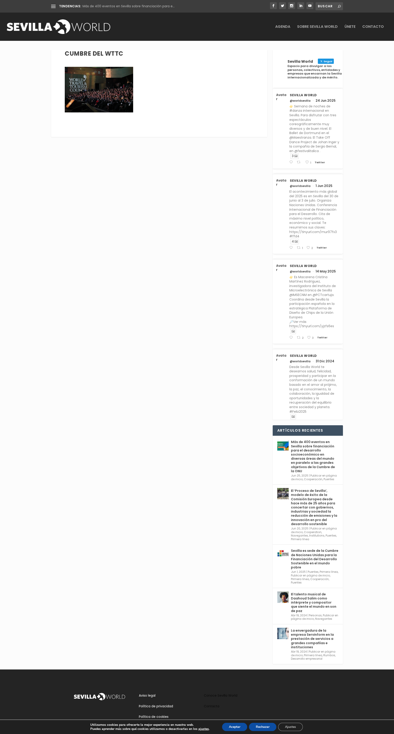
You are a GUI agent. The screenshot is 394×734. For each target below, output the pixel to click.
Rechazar (263, 727)
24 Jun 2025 (326, 100)
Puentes (329, 479)
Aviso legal (147, 695)
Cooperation (312, 532)
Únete (350, 27)
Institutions (316, 535)
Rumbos (329, 655)
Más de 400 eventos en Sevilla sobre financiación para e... (129, 6)
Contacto (373, 27)
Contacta (211, 706)
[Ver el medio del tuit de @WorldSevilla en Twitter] (293, 331)
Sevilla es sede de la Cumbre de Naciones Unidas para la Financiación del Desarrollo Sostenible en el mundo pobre (314, 559)
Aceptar (234, 727)
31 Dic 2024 (325, 361)
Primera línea (300, 539)
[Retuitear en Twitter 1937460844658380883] (300, 162)
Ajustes (290, 727)
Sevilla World (303, 95)
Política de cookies (153, 716)
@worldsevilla (300, 101)
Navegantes (299, 535)
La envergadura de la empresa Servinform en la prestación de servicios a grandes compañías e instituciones (312, 638)
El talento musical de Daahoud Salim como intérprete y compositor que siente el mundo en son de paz (313, 602)
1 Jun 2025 (324, 186)
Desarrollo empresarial (306, 659)
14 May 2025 (326, 271)
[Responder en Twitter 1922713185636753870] (292, 337)
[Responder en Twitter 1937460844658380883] (292, 162)
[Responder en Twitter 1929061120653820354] (292, 247)
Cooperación (313, 479)
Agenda (282, 27)
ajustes (203, 729)
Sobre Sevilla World (317, 27)
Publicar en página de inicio (310, 575)
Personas (315, 615)
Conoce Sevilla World (220, 695)
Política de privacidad (156, 706)
